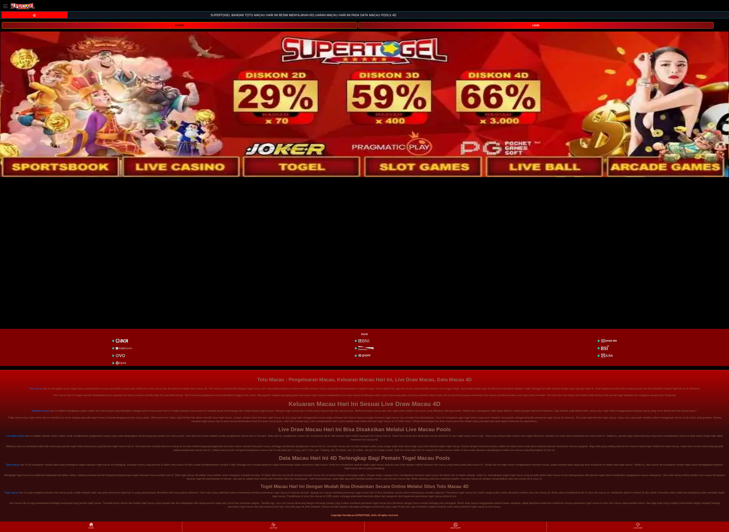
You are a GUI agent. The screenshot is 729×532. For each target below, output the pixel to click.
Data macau (12, 464)
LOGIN (535, 25)
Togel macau (11, 492)
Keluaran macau (41, 410)
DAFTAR (179, 25)
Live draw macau (15, 435)
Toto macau (35, 388)
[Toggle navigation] (5, 6)
